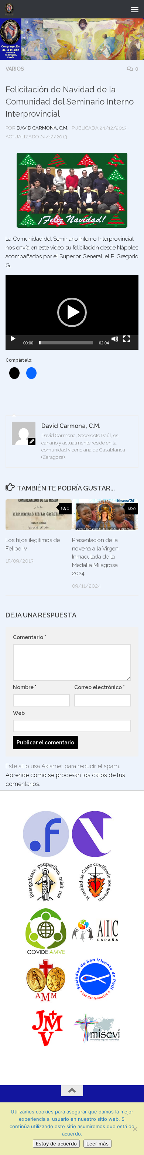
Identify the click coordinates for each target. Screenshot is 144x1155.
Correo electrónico (99, 687)
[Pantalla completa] (126, 339)
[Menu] (135, 9)
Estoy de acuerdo (56, 1144)
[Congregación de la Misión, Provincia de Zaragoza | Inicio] (11, 9)
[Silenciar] (115, 339)
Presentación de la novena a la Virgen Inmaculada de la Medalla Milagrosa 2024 (95, 557)
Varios (15, 69)
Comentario (29, 637)
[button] (72, 312)
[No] (134, 1129)
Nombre (25, 687)
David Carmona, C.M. (42, 128)
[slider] (66, 342)
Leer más (97, 1144)
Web (19, 713)
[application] (72, 312)
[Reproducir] (13, 339)
